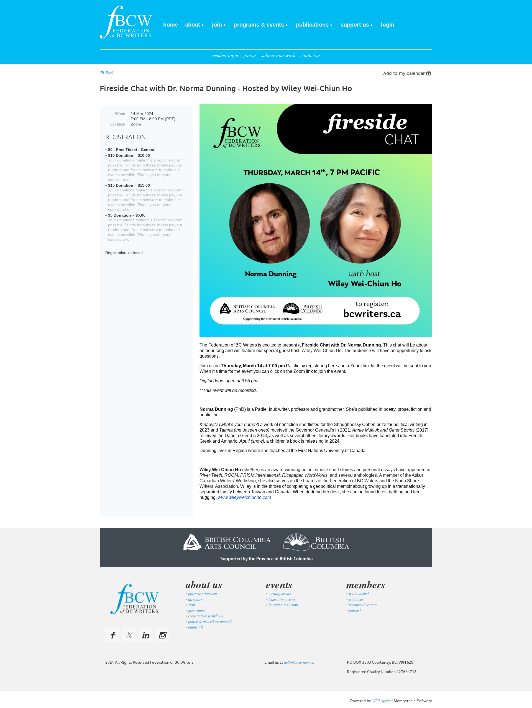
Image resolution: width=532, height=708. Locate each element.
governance (197, 610)
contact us (310, 55)
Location (117, 124)
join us (250, 55)
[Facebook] (112, 635)
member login (224, 55)
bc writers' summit (283, 604)
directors (195, 599)
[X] (129, 635)
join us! (355, 610)
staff (191, 604)
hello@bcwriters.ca (299, 662)
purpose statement (202, 593)
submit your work (278, 55)
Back (109, 72)
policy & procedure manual (210, 621)
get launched (359, 593)
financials (195, 627)
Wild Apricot (382, 700)
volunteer (356, 599)
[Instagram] (162, 635)
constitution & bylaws (205, 616)
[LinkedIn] (145, 635)
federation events (281, 599)
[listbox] (407, 73)
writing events (279, 593)
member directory (363, 604)
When (120, 113)
